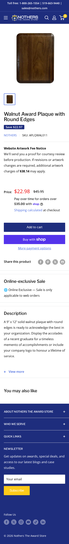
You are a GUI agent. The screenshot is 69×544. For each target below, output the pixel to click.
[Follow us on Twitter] (13, 522)
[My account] (54, 18)
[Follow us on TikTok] (35, 522)
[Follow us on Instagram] (21, 522)
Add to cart (34, 227)
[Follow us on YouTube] (28, 522)
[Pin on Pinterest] (48, 262)
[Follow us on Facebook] (6, 522)
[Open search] (47, 18)
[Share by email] (62, 262)
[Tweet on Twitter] (55, 262)
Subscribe (17, 490)
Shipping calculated (28, 210)
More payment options (34, 248)
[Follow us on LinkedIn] (43, 522)
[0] (62, 17)
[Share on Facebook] (40, 262)
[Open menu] (6, 17)
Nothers (10, 135)
